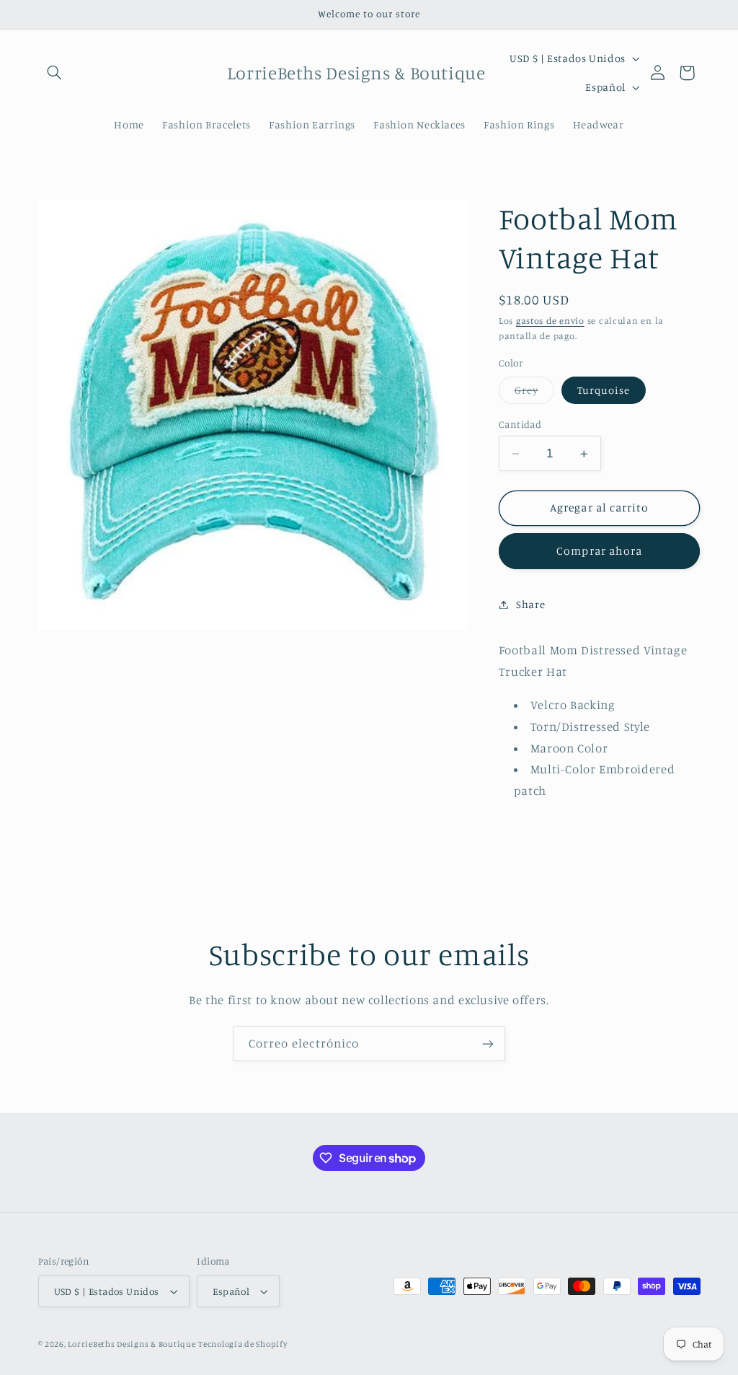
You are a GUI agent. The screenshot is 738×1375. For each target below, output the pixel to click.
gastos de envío (550, 320)
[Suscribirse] (487, 1043)
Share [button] (530, 604)
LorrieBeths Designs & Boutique (131, 1344)
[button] (54, 72)
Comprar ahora (599, 551)
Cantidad (520, 424)
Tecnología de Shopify (242, 1344)
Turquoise (603, 390)
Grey (534, 393)
